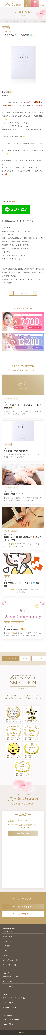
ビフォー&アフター (9, 986)
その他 (25, 658)
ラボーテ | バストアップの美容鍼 (14, 998)
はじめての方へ (8, 936)
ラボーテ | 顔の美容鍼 (10, 977)
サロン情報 (6, 946)
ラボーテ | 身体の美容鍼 (11, 1019)
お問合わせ (6, 955)
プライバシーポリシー (10, 965)
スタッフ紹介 (7, 941)
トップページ (7, 931)
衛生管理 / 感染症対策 (10, 960)
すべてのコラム (10, 658)
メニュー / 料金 (8, 981)
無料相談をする (25, 906)
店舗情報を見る (23, 833)
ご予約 (5, 950)
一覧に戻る (23, 293)
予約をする (24, 913)
